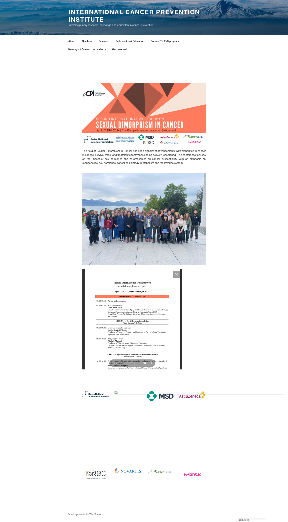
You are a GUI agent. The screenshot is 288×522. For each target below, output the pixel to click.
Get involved (119, 49)
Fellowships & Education (130, 41)
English (245, 520)
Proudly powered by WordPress (84, 514)
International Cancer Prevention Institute (134, 15)
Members (87, 41)
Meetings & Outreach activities (85, 49)
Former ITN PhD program (165, 41)
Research (104, 41)
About (71, 41)
